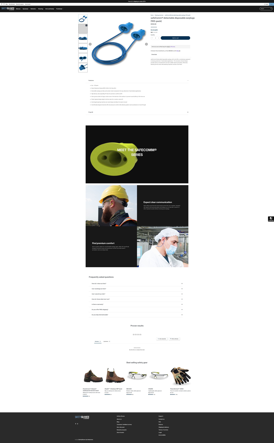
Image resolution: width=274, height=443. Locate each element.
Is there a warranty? (97, 304)
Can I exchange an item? (99, 288)
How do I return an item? (99, 283)
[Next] (189, 383)
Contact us (161, 419)
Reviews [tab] (97, 341)
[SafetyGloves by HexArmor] (8, 9)
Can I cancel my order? (98, 294)
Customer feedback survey (124, 424)
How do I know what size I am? (101, 299)
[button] (19, 9)
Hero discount (12, 4)
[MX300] (137, 376)
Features (91, 80)
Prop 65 (90, 112)
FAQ (160, 422)
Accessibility (162, 435)
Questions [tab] (106, 341)
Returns (161, 424)
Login (267, 4)
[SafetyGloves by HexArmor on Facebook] (1, 4)
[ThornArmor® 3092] (180, 376)
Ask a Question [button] (162, 338)
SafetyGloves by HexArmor (85, 439)
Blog (6, 4)
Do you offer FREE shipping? (100, 309)
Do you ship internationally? (100, 314)
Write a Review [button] (175, 338)
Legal (160, 432)
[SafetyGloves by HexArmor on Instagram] (3, 4)
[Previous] (85, 383)
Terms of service (163, 430)
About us (119, 419)
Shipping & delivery (164, 427)
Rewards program (20, 4)
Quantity (153, 34)
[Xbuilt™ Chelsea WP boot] (115, 376)
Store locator (27, 4)
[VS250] (158, 376)
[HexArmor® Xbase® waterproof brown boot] (93, 376)
